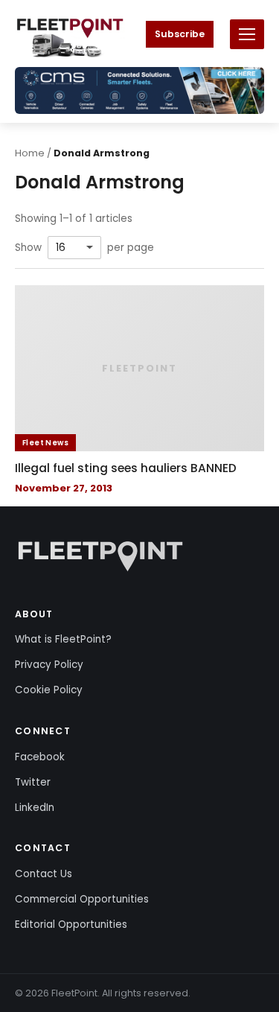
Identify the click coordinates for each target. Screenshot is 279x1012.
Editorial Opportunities (71, 924)
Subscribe (180, 34)
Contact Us (43, 874)
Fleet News (45, 442)
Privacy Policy (49, 665)
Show (28, 248)
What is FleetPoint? (63, 639)
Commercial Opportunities (82, 899)
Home (30, 153)
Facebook (40, 757)
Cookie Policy (49, 690)
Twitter (33, 782)
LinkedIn (34, 808)
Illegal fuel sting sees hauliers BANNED (126, 468)
